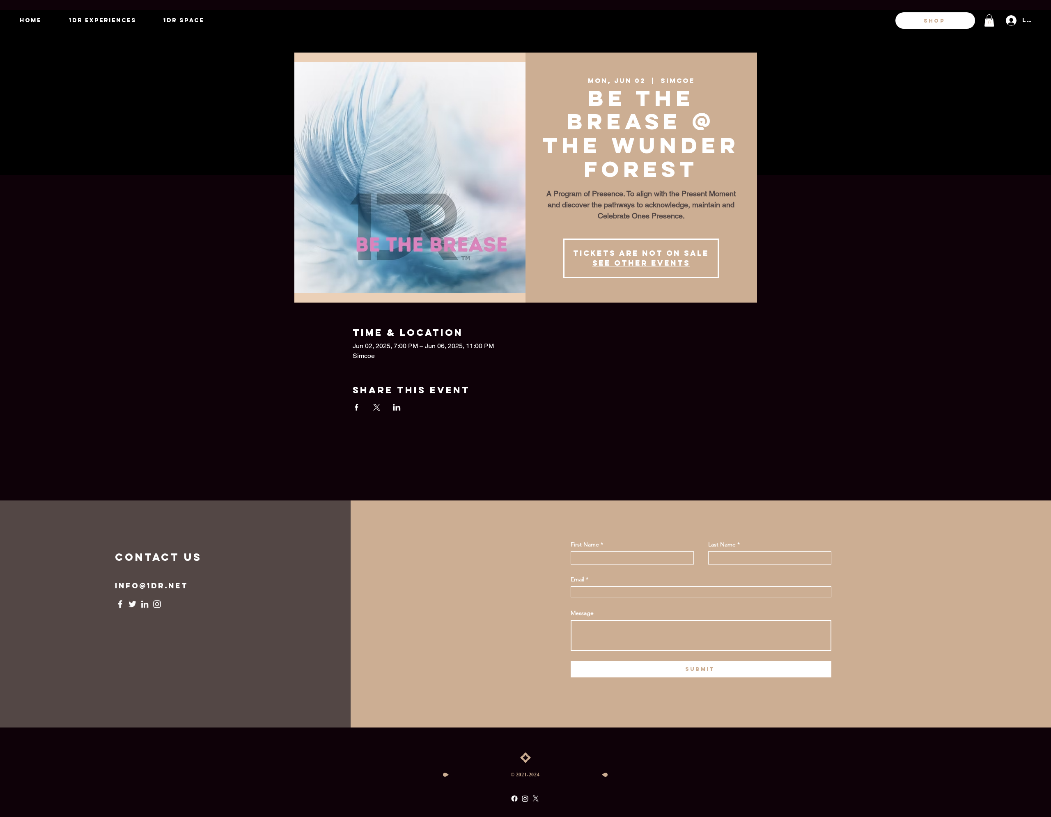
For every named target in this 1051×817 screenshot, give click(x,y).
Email (577, 579)
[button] (989, 20)
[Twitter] (132, 604)
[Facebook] (120, 604)
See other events (641, 263)
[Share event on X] (377, 407)
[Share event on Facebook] (356, 407)
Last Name (722, 544)
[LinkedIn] (145, 604)
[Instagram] (157, 604)
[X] (536, 798)
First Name (585, 544)
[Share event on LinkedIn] (397, 407)
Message (582, 613)
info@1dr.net (151, 585)
